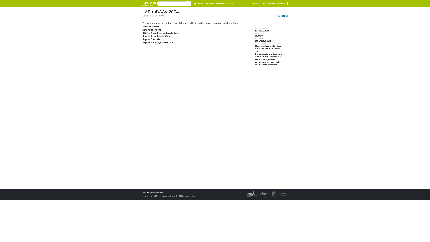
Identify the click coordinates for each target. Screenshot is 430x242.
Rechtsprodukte (226, 3)
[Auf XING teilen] (284, 15)
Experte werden (157, 193)
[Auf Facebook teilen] (282, 15)
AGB (155, 196)
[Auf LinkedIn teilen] (287, 15)
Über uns (145, 193)
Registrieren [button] (270, 4)
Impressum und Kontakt (168, 196)
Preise (257, 4)
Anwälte (200, 3)
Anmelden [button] (282, 4)
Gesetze (145, 16)
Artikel (211, 3)
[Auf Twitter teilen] (279, 15)
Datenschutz (147, 196)
